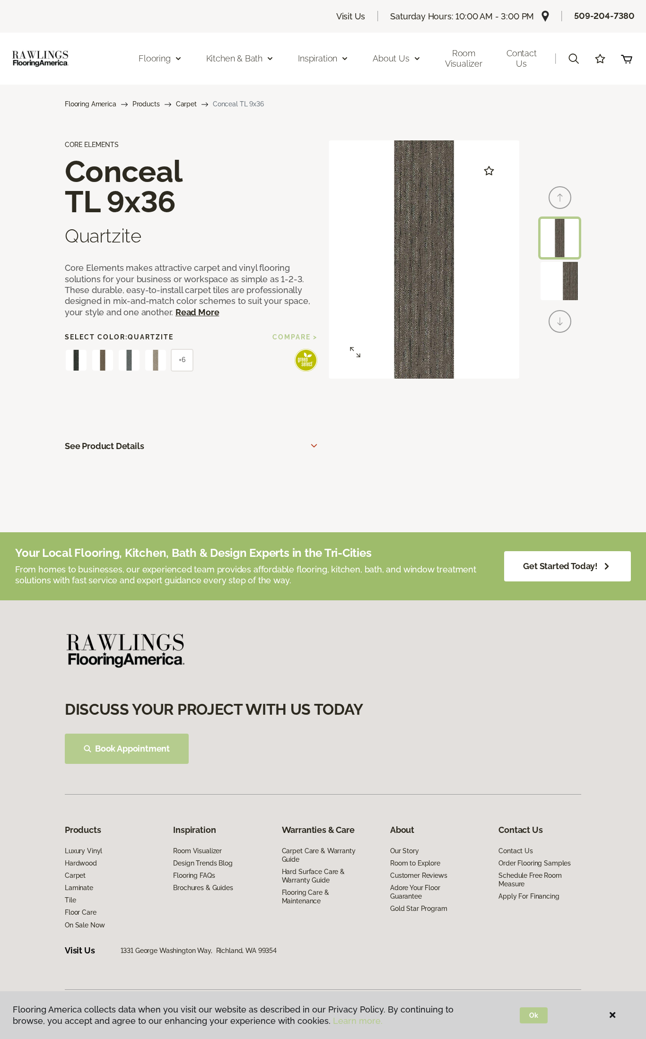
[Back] (560, 197)
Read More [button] (197, 312)
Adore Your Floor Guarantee (415, 892)
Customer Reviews (418, 875)
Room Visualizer (463, 58)
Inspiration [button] (317, 58)
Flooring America (90, 104)
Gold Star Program (418, 908)
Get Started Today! (560, 566)
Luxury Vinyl (83, 851)
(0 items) (626, 58)
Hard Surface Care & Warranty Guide (313, 876)
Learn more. (358, 1021)
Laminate (79, 888)
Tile (70, 900)
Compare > (294, 337)
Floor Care (80, 912)
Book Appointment (132, 748)
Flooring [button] (155, 58)
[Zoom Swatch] (355, 352)
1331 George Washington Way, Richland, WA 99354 (199, 950)
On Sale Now (85, 925)
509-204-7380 (604, 16)
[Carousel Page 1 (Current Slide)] (559, 238)
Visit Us (351, 16)
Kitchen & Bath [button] (234, 58)
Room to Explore (415, 863)
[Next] (560, 321)
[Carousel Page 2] (559, 281)
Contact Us (521, 58)
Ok (533, 1015)
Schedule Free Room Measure (529, 880)
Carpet (186, 104)
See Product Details (104, 446)
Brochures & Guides (203, 888)
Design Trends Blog (202, 863)
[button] (573, 58)
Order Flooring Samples (534, 863)
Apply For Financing (528, 896)
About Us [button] (391, 58)
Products (146, 104)
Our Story (404, 851)
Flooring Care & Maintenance (305, 897)
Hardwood (81, 863)
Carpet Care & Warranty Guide (319, 855)
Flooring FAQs (194, 875)
